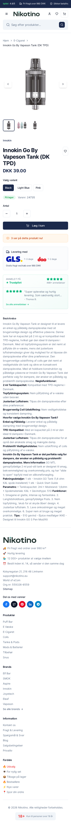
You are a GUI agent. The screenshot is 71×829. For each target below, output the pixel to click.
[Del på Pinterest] (22, 604)
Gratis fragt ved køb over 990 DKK (23, 265)
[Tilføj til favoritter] (65, 151)
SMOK (6, 678)
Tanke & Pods (11, 642)
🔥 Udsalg (9, 766)
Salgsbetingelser (13, 745)
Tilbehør (8, 652)
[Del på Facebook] (6, 604)
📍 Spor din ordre (13, 792)
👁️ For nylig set (12, 771)
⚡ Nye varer (11, 786)
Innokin (7, 688)
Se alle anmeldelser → (17, 304)
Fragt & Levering (13, 730)
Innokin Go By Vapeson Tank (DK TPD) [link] (26, 45)
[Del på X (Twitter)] (14, 604)
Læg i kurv (38, 225)
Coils (6, 636)
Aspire (6, 683)
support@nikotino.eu (15, 575)
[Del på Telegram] (38, 604)
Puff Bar (8, 621)
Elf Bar (7, 673)
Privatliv (7, 750)
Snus (6, 657)
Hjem (6, 40)
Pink (38, 187)
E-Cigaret (19, 40)
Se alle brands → (13, 709)
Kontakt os (9, 725)
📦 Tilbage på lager (14, 776)
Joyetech (8, 693)
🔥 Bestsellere (11, 781)
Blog (5, 740)
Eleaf (6, 698)
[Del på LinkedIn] (30, 604)
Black (8, 187)
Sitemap (8, 588)
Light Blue (23, 187)
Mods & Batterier (13, 647)
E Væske (8, 626)
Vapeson (8, 703)
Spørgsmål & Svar (13, 735)
